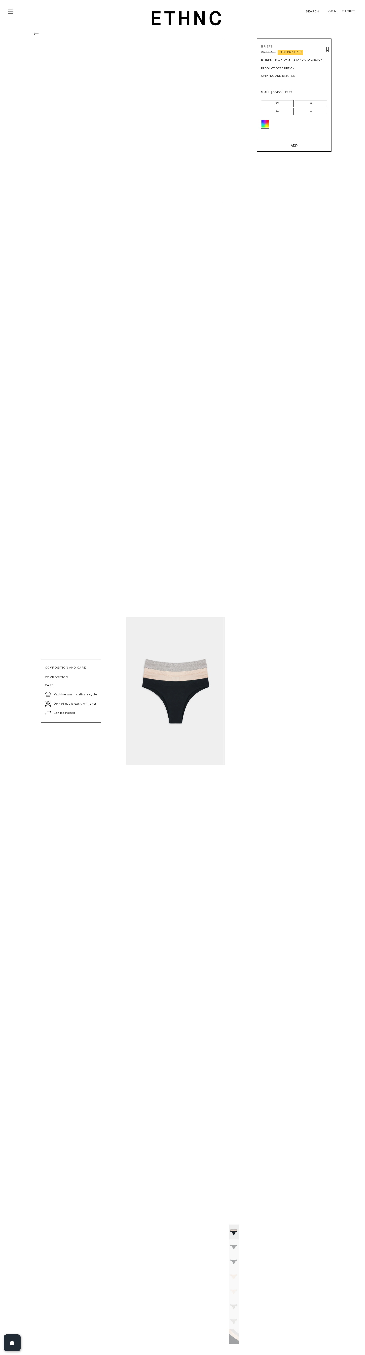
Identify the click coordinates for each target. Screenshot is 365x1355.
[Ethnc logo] (186, 18)
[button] (10, 11)
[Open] (12, 1342)
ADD (294, 146)
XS (277, 103)
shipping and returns (278, 76)
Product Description (277, 68)
